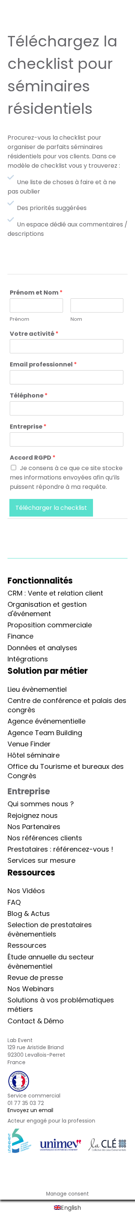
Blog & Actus (29, 913)
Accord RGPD (33, 458)
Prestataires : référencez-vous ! (60, 849)
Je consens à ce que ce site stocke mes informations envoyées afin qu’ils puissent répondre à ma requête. (66, 477)
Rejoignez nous (33, 815)
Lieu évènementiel (37, 689)
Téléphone (29, 396)
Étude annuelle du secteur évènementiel (51, 961)
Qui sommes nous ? (41, 804)
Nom (76, 319)
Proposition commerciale (50, 625)
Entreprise (28, 427)
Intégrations (28, 659)
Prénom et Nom (36, 293)
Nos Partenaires (34, 826)
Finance (20, 636)
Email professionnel (43, 365)
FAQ (14, 902)
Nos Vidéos (26, 890)
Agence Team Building (45, 732)
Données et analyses (42, 647)
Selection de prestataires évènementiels (50, 929)
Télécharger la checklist (51, 507)
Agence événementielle (47, 721)
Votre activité (34, 334)
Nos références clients (45, 838)
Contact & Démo (36, 1021)
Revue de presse (35, 977)
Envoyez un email (30, 1110)
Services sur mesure (41, 860)
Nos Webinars (31, 988)
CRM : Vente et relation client (55, 593)
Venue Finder (29, 744)
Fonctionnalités (40, 581)
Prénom (19, 319)
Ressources (27, 945)
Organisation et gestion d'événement (47, 609)
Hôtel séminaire (34, 755)
